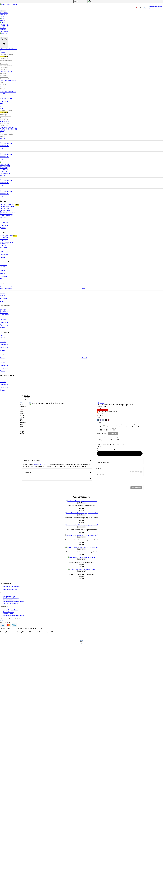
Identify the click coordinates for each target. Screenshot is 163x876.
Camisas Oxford (5, 210)
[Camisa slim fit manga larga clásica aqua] (81, 569)
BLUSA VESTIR (4, 237)
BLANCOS (3, 28)
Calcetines (4, 170)
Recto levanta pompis (6, 288)
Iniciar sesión (4, 49)
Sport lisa (3, 309)
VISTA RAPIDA (81, 503)
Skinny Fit (2, 88)
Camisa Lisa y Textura (6, 66)
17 (139, 426)
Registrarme (13, 49)
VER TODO (3, 218)
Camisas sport (5, 71)
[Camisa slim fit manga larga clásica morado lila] (100, 420)
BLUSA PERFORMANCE (6, 242)
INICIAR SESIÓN (6, 98)
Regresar (101, 403)
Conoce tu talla (113, 433)
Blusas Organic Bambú (8, 236)
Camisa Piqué (3, 62)
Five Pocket (3, 84)
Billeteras (4, 164)
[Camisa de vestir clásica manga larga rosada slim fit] (81, 535)
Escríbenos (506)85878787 (11, 586)
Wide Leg (2, 136)
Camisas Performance (7, 206)
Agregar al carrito (119, 454)
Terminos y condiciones (10, 603)
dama (2, 17)
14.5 (107, 426)
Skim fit (2, 358)
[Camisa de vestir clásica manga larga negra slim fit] (106, 420)
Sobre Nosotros (8, 612)
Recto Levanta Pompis (6, 134)
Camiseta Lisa (4, 77)
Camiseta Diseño (5, 79)
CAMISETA (3, 240)
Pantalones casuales (8, 81)
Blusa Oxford (3, 118)
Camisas (3, 53)
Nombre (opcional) (103, 463)
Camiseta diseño (5, 315)
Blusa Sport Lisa (4, 123)
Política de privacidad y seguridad (13, 602)
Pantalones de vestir (8, 92)
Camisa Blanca (4, 58)
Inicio (25, 394)
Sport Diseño (3, 75)
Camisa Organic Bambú (9, 204)
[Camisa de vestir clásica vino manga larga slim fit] (109, 420)
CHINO (2, 335)
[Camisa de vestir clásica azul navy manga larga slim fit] (98, 420)
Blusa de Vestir (4, 119)
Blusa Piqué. (3, 114)
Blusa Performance (5, 116)
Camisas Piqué (4, 208)
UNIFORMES (4, 32)
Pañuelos (3, 168)
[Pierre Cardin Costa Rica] (8, 4)
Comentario (100, 475)
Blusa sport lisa (3, 265)
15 (113, 426)
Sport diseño (4, 311)
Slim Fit (2, 90)
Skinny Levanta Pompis (6, 133)
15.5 (120, 426)
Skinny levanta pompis (6, 287)
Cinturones (4, 166)
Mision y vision (8, 614)
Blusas (2, 108)
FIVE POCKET (3, 337)
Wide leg (83, 288)
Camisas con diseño (6, 214)
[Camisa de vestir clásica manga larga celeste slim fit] (103, 420)
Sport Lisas (3, 73)
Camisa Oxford (4, 64)
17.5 (100, 430)
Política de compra (9, 596)
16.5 (133, 426)
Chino (1, 82)
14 (100, 426)
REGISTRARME (4, 101)
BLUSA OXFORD (4, 244)
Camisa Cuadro (4, 69)
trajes (2, 20)
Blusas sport (5, 121)
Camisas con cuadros (6, 216)
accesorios (4, 24)
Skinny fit (84, 358)
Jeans (2, 86)
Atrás (2, 279)
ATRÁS (2, 104)
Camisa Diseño (4, 67)
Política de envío (8, 600)
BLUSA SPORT (4, 239)
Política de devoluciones (11, 598)
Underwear (4, 173)
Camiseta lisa (3, 266)
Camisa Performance (6, 60)
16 (126, 426)
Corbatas (3, 172)
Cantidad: (100, 446)
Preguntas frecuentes (10, 590)
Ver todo (3, 94)
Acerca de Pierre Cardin (10, 610)
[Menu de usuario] (144, 7)
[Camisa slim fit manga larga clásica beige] (81, 557)
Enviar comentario (136, 487)
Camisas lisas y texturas (7, 212)
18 (107, 430)
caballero (4, 13)
